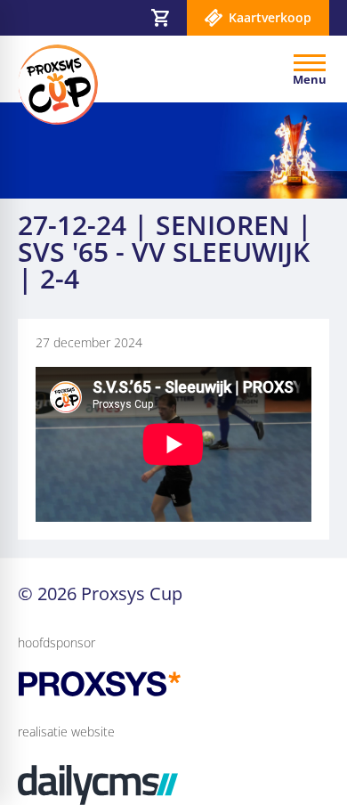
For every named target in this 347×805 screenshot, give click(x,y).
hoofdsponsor (56, 642)
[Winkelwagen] (160, 18)
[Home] (58, 85)
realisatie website (66, 731)
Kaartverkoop (270, 17)
